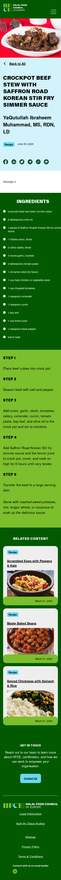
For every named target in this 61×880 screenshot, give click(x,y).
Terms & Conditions (30, 856)
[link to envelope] (30, 161)
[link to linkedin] (13, 161)
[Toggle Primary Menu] (53, 11)
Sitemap (30, 837)
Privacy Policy (30, 847)
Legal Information (30, 814)
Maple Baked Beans (21, 623)
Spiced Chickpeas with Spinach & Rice (30, 683)
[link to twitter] (21, 161)
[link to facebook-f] (5, 161)
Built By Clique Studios (30, 824)
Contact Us (30, 778)
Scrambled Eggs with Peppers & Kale (29, 563)
